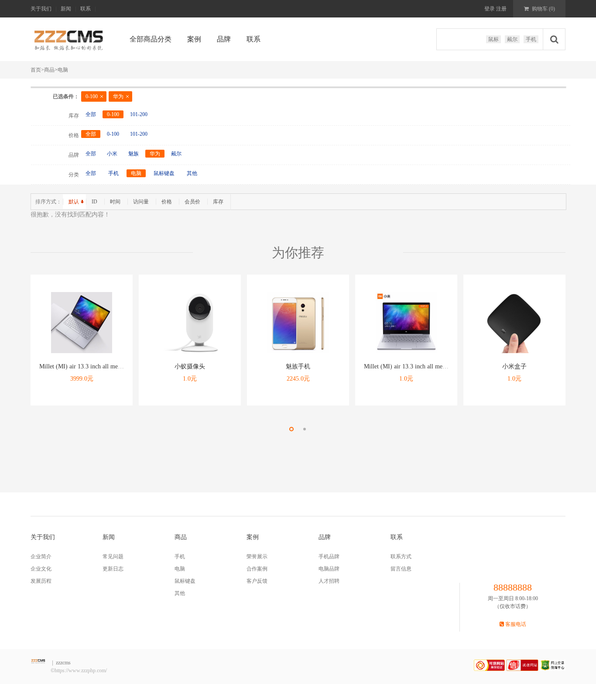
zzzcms (63, 663)
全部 (91, 114)
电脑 (63, 70)
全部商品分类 (150, 39)
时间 (115, 202)
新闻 (66, 9)
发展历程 (41, 581)
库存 (218, 202)
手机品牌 (329, 556)
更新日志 (113, 569)
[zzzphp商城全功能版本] (70, 40)
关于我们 (41, 9)
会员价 (192, 202)
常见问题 (113, 556)
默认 (74, 202)
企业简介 (41, 556)
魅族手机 (298, 366)
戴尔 (512, 39)
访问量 (141, 202)
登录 (489, 9)
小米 (112, 154)
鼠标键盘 (164, 173)
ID (94, 202)
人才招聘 (329, 581)
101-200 (138, 114)
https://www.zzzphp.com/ (81, 670)
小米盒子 (514, 366)
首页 (37, 70)
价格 (166, 202)
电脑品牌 (329, 569)
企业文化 (41, 569)
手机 (531, 39)
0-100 (92, 96)
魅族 (133, 154)
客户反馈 (257, 581)
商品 (49, 70)
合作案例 (257, 569)
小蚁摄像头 (190, 366)
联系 (85, 9)
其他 (192, 173)
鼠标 (493, 39)
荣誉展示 (257, 556)
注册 (501, 9)
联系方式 (400, 556)
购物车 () (543, 9)
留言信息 (400, 569)
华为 (118, 96)
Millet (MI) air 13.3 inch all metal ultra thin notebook (106, 366)
